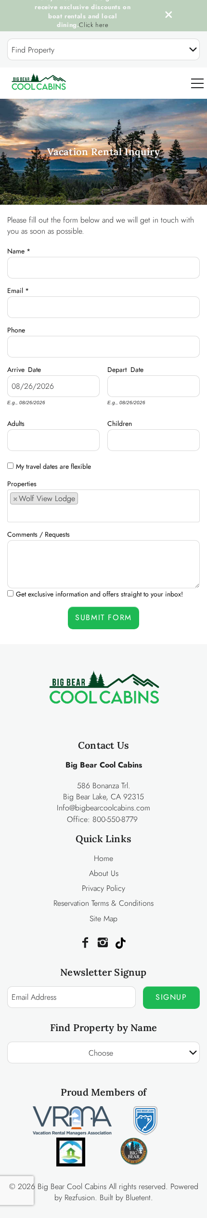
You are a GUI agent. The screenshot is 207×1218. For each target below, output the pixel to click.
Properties (22, 482)
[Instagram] (102, 943)
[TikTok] (120, 943)
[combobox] (103, 49)
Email (18, 289)
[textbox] (84, 501)
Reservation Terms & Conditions (103, 903)
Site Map (103, 918)
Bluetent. (139, 1197)
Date (34, 368)
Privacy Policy (103, 888)
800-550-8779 (115, 819)
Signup (171, 997)
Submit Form (103, 617)
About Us (103, 873)
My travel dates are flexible (53, 466)
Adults (16, 422)
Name (18, 249)
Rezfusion (80, 1197)
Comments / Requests (38, 533)
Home (103, 858)
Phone (16, 328)
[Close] (165, 15)
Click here (93, 24)
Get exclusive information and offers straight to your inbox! (99, 594)
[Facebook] (85, 943)
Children (119, 422)
